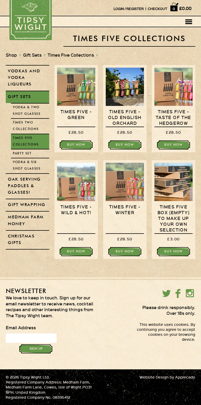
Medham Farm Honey (26, 220)
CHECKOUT (157, 8)
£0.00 (185, 8)
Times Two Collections (26, 126)
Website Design (154, 377)
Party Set (22, 153)
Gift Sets (32, 55)
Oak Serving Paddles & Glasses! (24, 186)
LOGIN (119, 8)
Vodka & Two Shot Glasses (27, 111)
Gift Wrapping (27, 205)
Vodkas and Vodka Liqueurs (24, 78)
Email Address (21, 327)
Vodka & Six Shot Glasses (27, 165)
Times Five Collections (71, 55)
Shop (11, 55)
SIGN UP (36, 348)
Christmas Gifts (21, 239)
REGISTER (135, 8)
